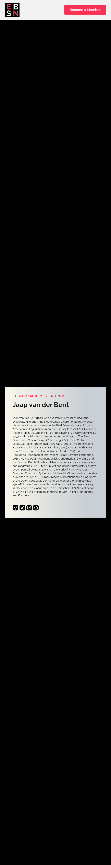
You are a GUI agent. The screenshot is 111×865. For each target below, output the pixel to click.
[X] (22, 507)
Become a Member (85, 10)
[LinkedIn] (29, 507)
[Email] (36, 507)
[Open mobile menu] (41, 10)
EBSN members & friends (39, 396)
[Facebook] (15, 507)
